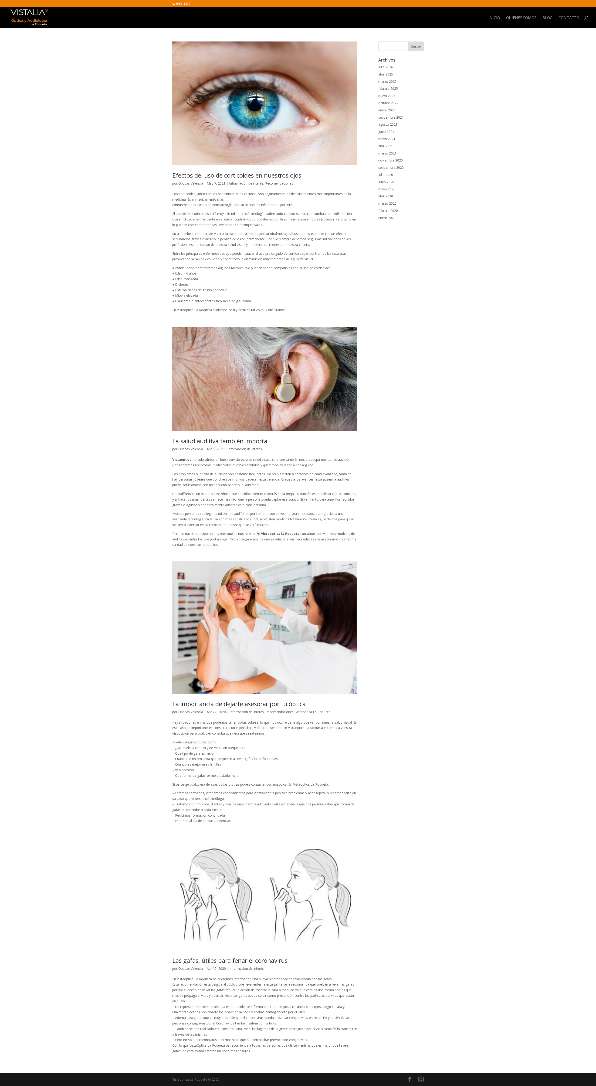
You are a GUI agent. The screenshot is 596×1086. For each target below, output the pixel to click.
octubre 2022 (388, 103)
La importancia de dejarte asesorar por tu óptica (239, 704)
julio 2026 (385, 67)
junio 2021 (386, 131)
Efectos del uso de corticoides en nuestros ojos (236, 175)
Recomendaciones (279, 183)
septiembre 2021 (391, 117)
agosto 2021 (387, 124)
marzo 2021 (387, 153)
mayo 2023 (386, 95)
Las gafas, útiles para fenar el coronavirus (230, 960)
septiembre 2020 (391, 167)
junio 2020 (386, 182)
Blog (547, 18)
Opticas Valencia (190, 183)
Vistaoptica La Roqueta (312, 712)
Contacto (569, 18)
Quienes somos (521, 18)
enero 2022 (387, 110)
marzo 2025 (387, 81)
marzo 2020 (387, 203)
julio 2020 (385, 174)
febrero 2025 (388, 88)
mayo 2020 (386, 189)
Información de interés (246, 183)
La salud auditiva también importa (219, 441)
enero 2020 (387, 218)
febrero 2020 (388, 210)
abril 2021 (385, 146)
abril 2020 (385, 196)
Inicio (494, 18)
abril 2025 (385, 74)
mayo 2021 (386, 139)
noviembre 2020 (390, 160)
